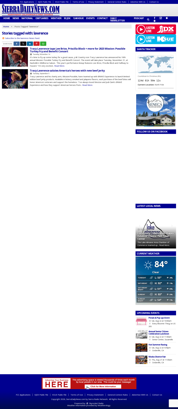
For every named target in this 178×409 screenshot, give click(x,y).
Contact (102, 18)
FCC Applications (27, 2)
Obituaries (41, 18)
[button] (148, 19)
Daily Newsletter (117, 19)
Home (6, 18)
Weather (56, 18)
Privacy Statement (96, 2)
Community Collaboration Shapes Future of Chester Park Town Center (155, 235)
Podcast (139, 18)
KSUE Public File (62, 2)
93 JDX (67, 18)
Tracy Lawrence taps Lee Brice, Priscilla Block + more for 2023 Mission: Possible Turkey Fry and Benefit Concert (77, 50)
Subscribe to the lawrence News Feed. (22, 38)
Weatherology (104, 405)
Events (90, 18)
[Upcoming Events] (142, 322)
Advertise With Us (137, 2)
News (16, 18)
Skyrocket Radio (96, 403)
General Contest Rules (117, 2)
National (27, 18)
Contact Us (154, 2)
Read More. (59, 65)
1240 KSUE (78, 18)
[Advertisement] (155, 110)
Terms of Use (78, 2)
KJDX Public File (44, 2)
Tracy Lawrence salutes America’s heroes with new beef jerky (67, 70)
